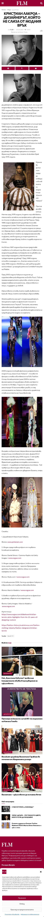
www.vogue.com (14, 558)
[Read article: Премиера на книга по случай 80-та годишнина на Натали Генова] (22, 701)
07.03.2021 (20, 29)
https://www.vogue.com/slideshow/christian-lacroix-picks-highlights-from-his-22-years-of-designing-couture (20, 617)
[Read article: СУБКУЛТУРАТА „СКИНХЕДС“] (6, 809)
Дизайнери (15, 9)
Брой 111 (10, 636)
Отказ (22, 904)
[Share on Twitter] (22, 68)
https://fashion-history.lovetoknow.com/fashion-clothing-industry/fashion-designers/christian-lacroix (21, 628)
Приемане (22, 898)
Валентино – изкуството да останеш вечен (21, 794)
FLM (11, 29)
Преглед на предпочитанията (22, 910)
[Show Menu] (3, 3)
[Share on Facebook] (8, 68)
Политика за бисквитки (12, 914)
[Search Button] (41, 3)
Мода (9, 9)
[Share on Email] (35, 68)
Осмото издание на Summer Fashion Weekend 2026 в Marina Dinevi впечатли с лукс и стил (26, 825)
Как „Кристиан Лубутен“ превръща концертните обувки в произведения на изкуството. (19, 680)
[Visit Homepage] (22, 3)
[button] (41, 872)
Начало (4, 9)
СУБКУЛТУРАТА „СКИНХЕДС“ (23, 807)
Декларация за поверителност (30, 914)
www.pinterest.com (15, 542)
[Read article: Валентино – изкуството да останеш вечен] (22, 777)
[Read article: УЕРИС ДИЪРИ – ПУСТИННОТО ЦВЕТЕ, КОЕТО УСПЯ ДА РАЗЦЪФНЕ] (6, 817)
